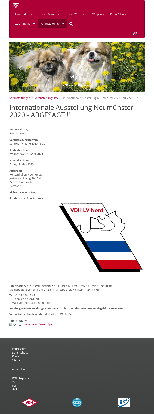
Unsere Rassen (47, 14)
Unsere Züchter (75, 14)
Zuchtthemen (24, 23)
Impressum (19, 349)
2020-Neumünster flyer (38, 324)
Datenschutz (20, 352)
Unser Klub (22, 14)
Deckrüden (117, 14)
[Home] (17, 4)
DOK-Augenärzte (22, 378)
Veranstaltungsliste (47, 98)
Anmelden (18, 369)
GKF (14, 389)
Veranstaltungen (51, 23)
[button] (19, 67)
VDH (14, 382)
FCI (14, 385)
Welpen (97, 14)
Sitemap (17, 360)
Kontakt (17, 356)
